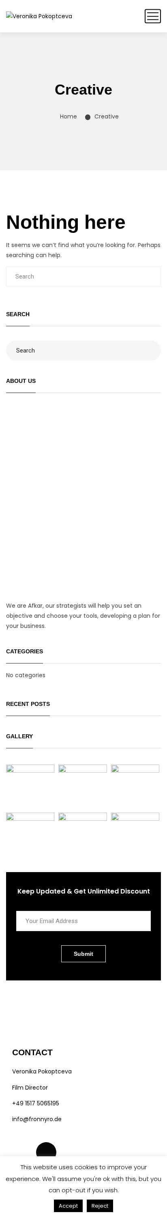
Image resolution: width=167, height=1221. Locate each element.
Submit (83, 954)
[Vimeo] (46, 1152)
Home (68, 116)
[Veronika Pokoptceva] (39, 16)
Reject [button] (100, 1206)
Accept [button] (68, 1206)
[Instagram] (22, 1152)
